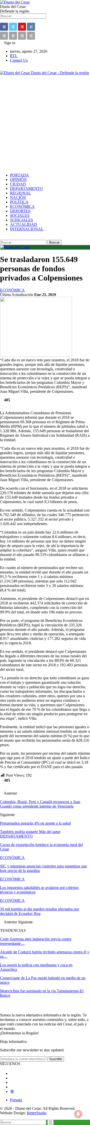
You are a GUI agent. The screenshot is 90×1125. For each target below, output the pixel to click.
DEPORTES (20, 211)
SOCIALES (20, 215)
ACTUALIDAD (23, 224)
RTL (14, 56)
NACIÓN (18, 197)
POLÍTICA (19, 202)
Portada (16, 1100)
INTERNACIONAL (27, 229)
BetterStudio (36, 1113)
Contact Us (19, 60)
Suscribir (55, 1059)
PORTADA (19, 175)
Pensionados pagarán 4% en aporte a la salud (35, 823)
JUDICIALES (21, 220)
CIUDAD (18, 184)
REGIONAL (20, 193)
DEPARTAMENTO (26, 188)
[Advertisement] (45, 124)
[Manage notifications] (78, 1114)
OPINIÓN (18, 179)
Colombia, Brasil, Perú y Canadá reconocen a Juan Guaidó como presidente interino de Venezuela (40, 804)
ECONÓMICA (22, 206)
